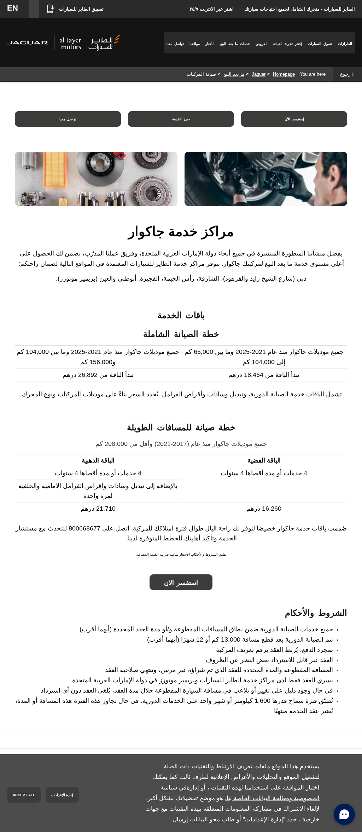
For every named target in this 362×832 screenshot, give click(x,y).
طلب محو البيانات (212, 819)
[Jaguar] (27, 42)
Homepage (284, 74)
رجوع (345, 74)
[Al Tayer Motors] (90, 42)
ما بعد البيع (233, 74)
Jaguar (258, 74)
